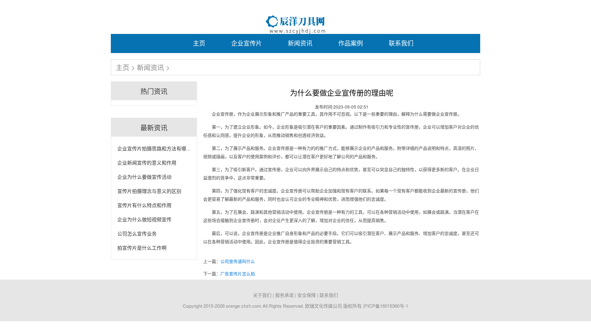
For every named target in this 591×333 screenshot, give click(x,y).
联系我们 (401, 43)
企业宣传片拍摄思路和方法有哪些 (154, 148)
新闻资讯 (300, 43)
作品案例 (350, 43)
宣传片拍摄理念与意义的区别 (149, 191)
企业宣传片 (246, 43)
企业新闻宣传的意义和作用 (146, 162)
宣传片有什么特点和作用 (144, 205)
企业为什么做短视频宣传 (144, 219)
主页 (199, 43)
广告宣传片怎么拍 (237, 273)
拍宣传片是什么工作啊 (142, 247)
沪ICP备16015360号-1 (385, 305)
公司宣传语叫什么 (237, 261)
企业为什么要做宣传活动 (144, 176)
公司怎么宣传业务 (137, 233)
